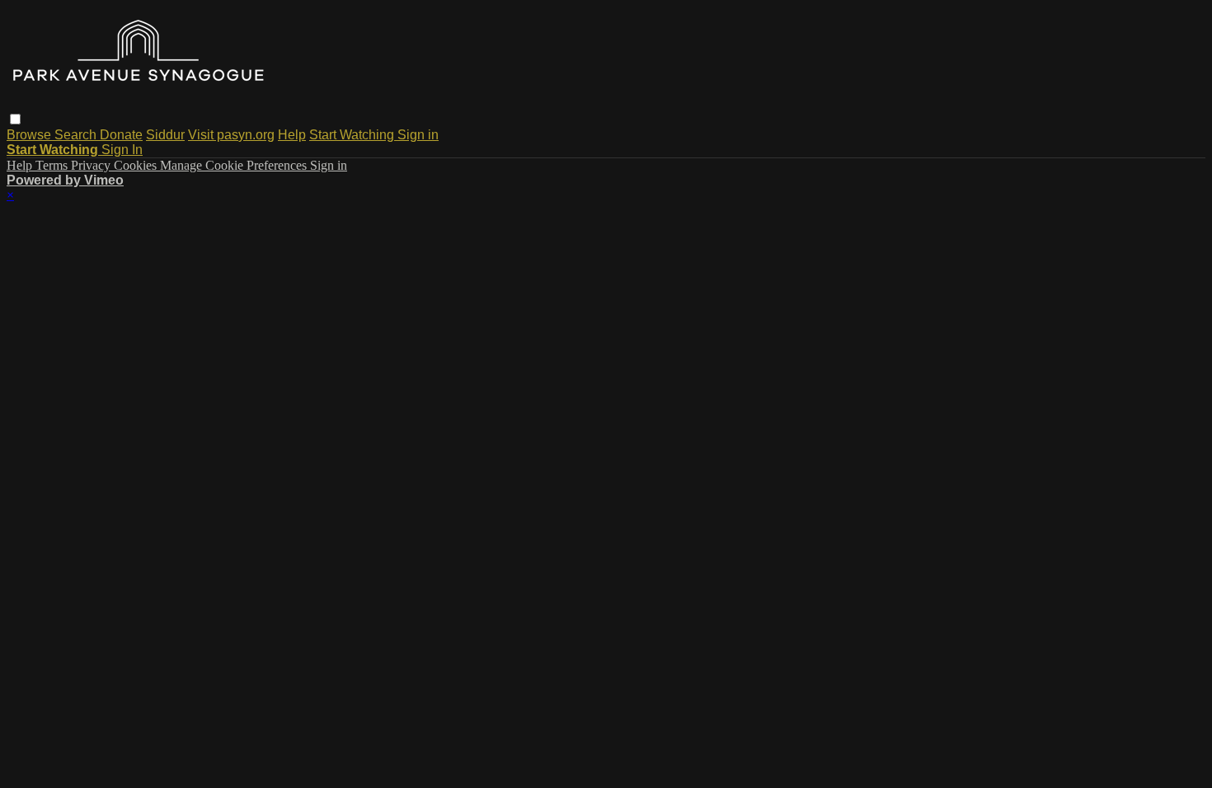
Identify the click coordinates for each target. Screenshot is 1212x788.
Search (77, 135)
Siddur (165, 135)
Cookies (137, 165)
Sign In (122, 150)
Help (292, 135)
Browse (30, 135)
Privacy (92, 165)
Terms (53, 165)
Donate (121, 135)
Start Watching (353, 135)
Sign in (418, 135)
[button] (15, 119)
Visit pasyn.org (231, 135)
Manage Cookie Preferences (235, 165)
